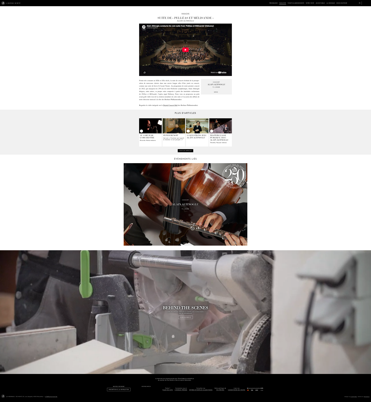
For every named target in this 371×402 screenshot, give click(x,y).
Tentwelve (366, 396)
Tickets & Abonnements (296, 3)
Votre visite (310, 3)
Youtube (148, 389)
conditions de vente (236, 390)
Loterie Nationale (209, 379)
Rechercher (367, 3)
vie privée (220, 390)
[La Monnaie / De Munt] (3, 396)
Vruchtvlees (353, 396)
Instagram (139, 389)
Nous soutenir (341, 3)
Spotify (152, 389)
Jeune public (320, 3)
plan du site (168, 390)
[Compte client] (364, 3)
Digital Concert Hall (170, 105)
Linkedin (156, 389)
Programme (273, 3)
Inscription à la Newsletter (119, 389)
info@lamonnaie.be (51, 396)
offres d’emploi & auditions (201, 390)
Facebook (135, 389)
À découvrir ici (185, 317)
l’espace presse (181, 390)
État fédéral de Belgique (198, 379)
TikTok (144, 389)
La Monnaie (330, 3)
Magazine (282, 3)
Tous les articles (185, 150)
